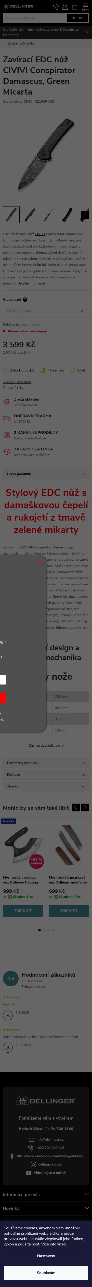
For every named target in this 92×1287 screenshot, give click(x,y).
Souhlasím (46, 1273)
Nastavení (46, 1256)
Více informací (53, 1244)
